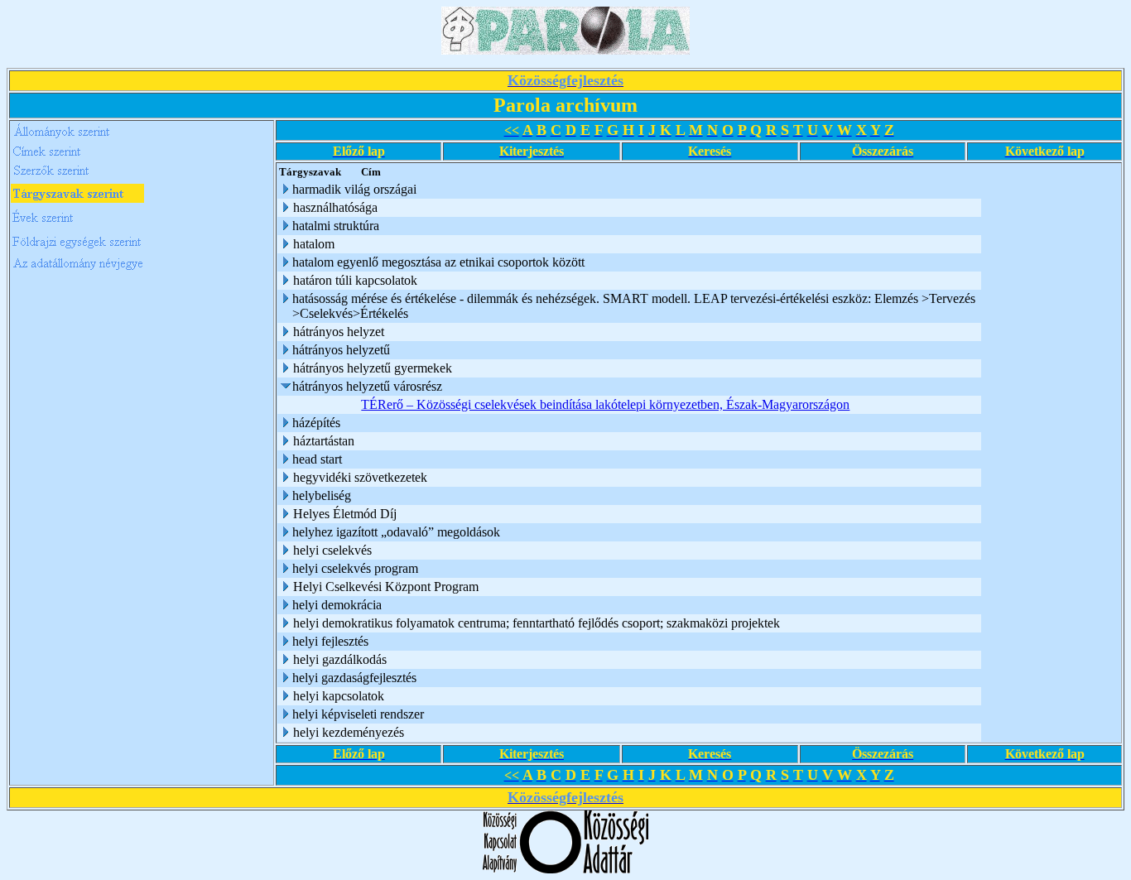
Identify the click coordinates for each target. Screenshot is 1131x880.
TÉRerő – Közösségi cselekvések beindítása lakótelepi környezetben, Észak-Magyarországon (605, 404)
